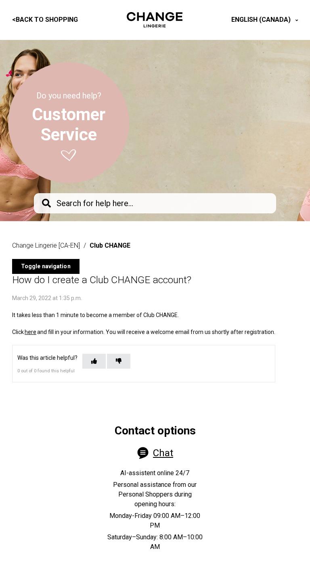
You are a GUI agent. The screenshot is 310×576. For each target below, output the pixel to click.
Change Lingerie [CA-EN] (46, 245)
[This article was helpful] (94, 361)
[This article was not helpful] (118, 361)
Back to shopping (45, 19)
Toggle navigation (46, 266)
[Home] (154, 19)
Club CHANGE (110, 245)
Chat (163, 453)
